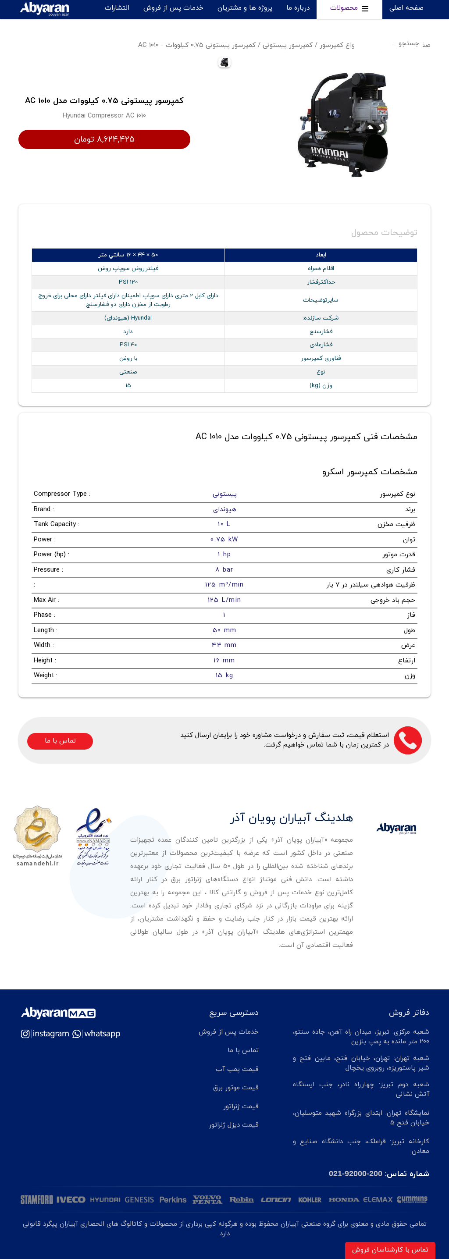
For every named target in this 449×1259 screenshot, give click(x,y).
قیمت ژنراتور (241, 1106)
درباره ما (298, 8)
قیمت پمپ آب (237, 1069)
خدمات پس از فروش (173, 8)
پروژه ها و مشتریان (244, 8)
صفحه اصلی (406, 8)
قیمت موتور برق (236, 1087)
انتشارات (117, 8)
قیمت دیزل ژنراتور (234, 1125)
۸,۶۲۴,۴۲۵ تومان (104, 139)
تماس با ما (113, 25)
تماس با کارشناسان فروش (390, 1250)
